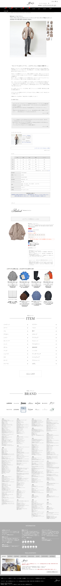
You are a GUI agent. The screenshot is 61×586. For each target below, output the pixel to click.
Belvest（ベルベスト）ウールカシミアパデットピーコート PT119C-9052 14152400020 (48, 303)
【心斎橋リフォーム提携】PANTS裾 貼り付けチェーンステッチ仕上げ (13, 302)
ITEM (16, 8)
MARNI (55, 5)
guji (43, 5)
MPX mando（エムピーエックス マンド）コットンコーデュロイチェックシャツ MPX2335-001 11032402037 (36, 303)
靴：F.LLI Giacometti (26, 142)
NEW (5, 8)
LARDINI (45, 5)
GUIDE (50, 8)
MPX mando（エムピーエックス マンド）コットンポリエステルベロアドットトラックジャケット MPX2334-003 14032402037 (24, 304)
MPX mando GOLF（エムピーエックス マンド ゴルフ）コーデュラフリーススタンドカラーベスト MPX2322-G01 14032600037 (48, 285)
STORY (28, 8)
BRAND (10, 8)
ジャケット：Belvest (26, 135)
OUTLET (5, 11)
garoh (39, 8)
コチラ (49, 170)
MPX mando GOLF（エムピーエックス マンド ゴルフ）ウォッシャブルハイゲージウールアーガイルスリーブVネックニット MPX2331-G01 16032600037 (24, 285)
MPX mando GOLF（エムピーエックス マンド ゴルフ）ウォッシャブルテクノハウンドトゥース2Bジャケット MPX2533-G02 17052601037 (13, 285)
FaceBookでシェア (33, 242)
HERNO (52, 5)
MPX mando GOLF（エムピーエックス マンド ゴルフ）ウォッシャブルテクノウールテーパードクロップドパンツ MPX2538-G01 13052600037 (36, 285)
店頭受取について (32, 247)
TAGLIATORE (49, 5)
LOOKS (21, 8)
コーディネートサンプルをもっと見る (42, 148)
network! (44, 8)
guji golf (33, 8)
